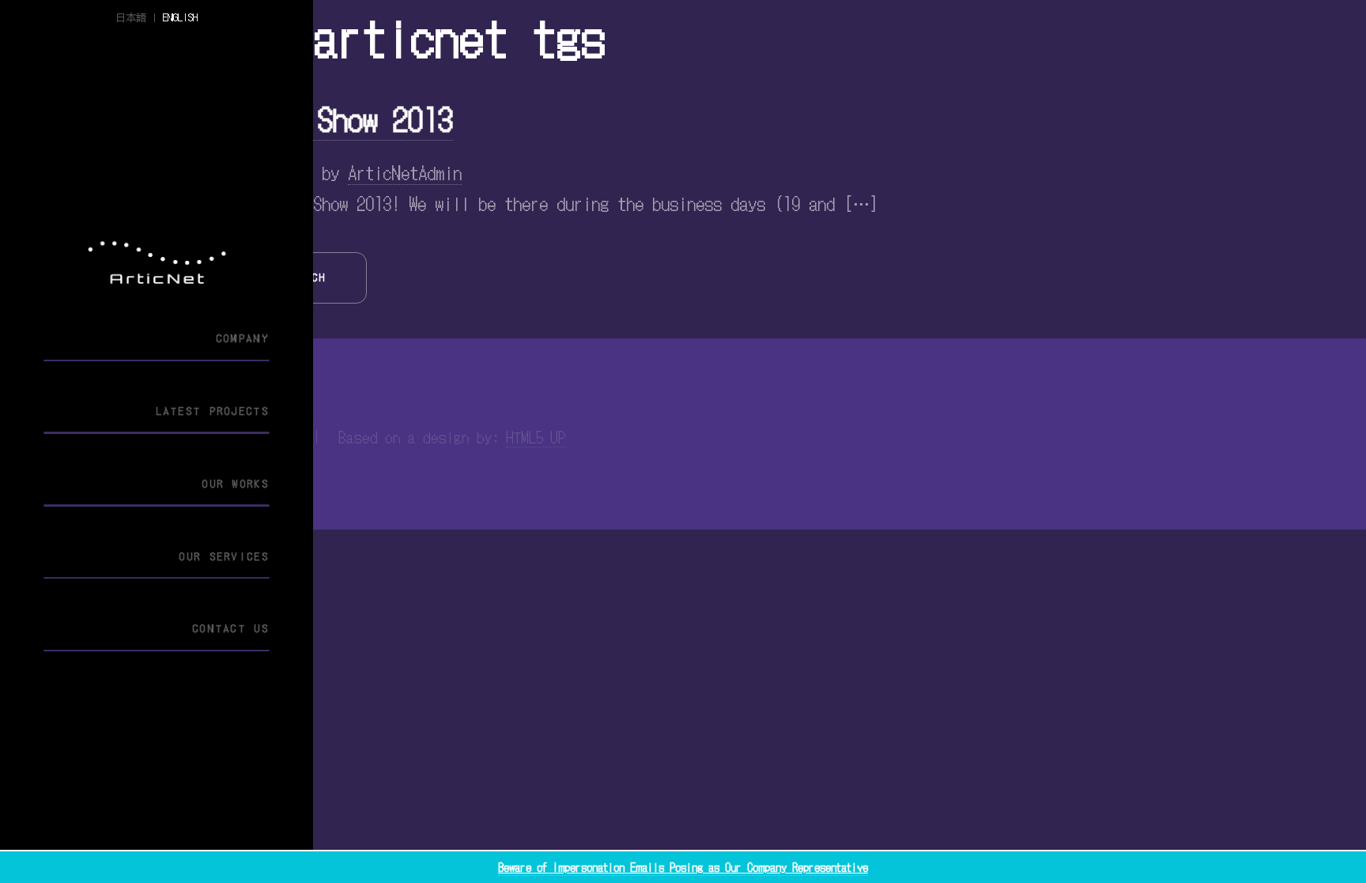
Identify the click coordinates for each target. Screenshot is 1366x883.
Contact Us (231, 628)
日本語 (130, 17)
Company (243, 337)
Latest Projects (213, 410)
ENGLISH (180, 17)
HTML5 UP (536, 437)
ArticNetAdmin (405, 171)
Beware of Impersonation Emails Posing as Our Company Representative (683, 867)
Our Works (236, 483)
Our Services (224, 556)
